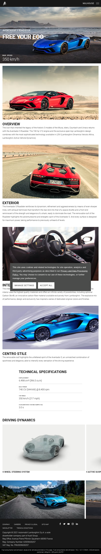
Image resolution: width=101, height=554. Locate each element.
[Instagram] (72, 523)
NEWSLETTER (7, 528)
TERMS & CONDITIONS (25, 528)
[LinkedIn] (76, 523)
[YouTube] (68, 523)
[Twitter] (64, 523)
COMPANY (6, 524)
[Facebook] (60, 523)
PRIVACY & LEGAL (31, 524)
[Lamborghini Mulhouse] (4, 3)
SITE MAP (45, 524)
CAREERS (17, 524)
